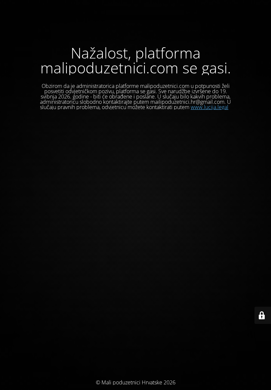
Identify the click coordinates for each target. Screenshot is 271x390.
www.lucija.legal (209, 107)
